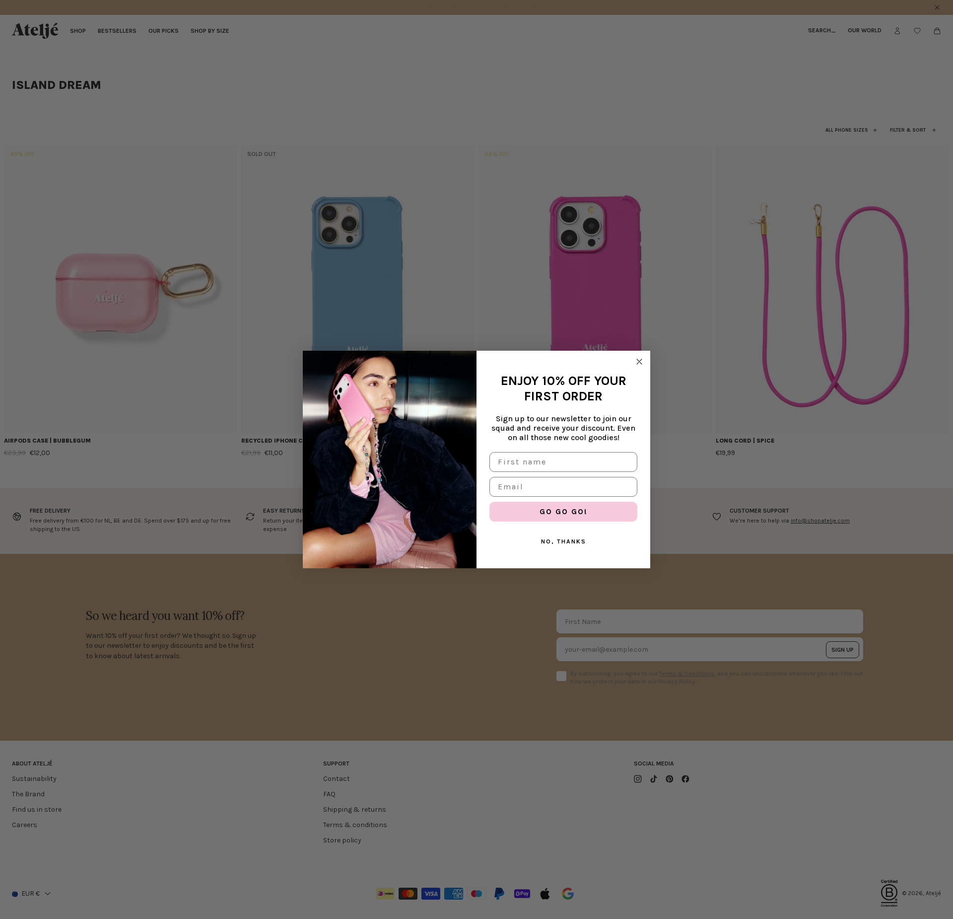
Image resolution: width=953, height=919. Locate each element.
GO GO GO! (564, 511)
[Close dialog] (639, 362)
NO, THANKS (563, 541)
